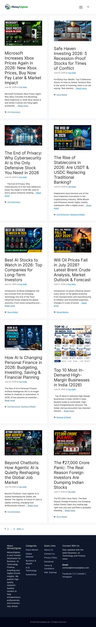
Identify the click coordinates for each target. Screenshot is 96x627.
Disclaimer (49, 561)
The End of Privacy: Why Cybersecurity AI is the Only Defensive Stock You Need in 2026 (23, 162)
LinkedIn (81, 574)
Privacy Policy (50, 557)
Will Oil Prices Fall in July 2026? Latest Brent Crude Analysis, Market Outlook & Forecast (72, 269)
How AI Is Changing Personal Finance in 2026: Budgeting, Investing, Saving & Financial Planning (23, 367)
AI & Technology (13, 112)
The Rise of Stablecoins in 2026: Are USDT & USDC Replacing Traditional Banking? (71, 170)
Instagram (67, 577)
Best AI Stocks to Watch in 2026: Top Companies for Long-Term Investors (23, 269)
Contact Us (49, 554)
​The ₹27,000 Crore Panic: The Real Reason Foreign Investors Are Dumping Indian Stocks (71, 475)
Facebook (67, 574)
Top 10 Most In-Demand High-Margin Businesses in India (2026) (72, 377)
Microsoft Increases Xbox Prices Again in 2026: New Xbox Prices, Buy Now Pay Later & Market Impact (23, 68)
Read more (23, 106)
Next (20, 529)
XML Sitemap (50, 572)
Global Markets (62, 312)
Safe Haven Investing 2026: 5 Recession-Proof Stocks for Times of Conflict (70, 58)
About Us (48, 550)
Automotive (31, 574)
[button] (88, 6)
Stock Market (62, 95)
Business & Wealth (77, 214)
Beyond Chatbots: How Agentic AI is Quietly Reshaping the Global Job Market (22, 472)
